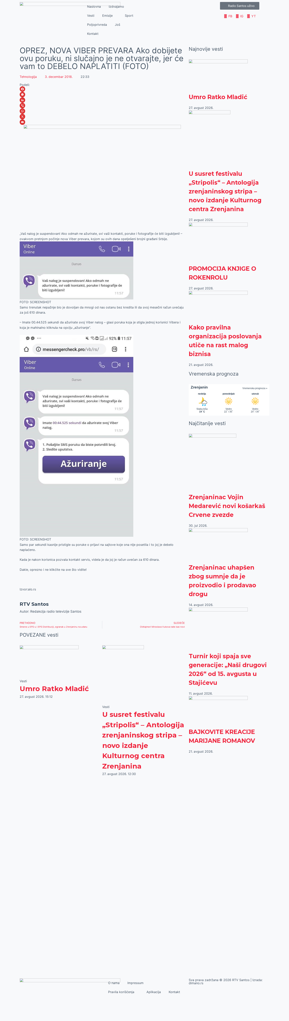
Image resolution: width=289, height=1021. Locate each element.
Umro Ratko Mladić (54, 688)
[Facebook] (102, 89)
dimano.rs (196, 983)
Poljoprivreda (97, 25)
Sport (129, 15)
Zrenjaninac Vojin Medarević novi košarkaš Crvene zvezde (227, 505)
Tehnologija (28, 77)
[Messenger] (102, 94)
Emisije (107, 15)
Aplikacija (153, 992)
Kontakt (92, 34)
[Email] (102, 122)
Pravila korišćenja (121, 992)
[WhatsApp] (102, 111)
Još (117, 25)
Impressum (135, 983)
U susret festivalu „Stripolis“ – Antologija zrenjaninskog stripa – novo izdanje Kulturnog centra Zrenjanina (225, 191)
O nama (114, 983)
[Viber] (102, 105)
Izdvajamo (116, 6)
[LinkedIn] (102, 100)
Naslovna (94, 6)
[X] (102, 116)
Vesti (90, 15)
